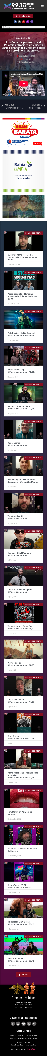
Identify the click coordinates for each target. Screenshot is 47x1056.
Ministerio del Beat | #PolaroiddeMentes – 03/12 (21, 959)
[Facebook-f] (15, 21)
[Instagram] (27, 21)
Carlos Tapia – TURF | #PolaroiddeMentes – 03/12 (21, 886)
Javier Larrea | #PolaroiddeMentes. (17, 444)
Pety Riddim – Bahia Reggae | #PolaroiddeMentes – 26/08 (21, 334)
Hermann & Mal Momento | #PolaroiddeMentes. (20, 554)
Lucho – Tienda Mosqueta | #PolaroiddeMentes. (20, 590)
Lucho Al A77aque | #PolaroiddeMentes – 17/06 (21, 700)
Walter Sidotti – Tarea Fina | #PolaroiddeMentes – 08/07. (21, 627)
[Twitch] (31, 21)
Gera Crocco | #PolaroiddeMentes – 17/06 (21, 737)
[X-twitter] (19, 21)
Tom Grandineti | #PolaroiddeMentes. (17, 517)
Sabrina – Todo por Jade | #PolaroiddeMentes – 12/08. (21, 407)
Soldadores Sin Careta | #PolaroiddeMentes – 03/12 (21, 923)
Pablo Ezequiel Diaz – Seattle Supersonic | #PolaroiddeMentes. (23, 480)
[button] (42, 6)
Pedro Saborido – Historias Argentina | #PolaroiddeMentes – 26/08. (23, 296)
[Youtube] (23, 21)
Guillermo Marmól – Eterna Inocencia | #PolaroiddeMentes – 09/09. (23, 257)
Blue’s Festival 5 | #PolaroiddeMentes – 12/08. (21, 370)
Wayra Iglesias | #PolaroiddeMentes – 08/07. (21, 664)
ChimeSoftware (31, 1049)
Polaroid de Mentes (27, 62)
